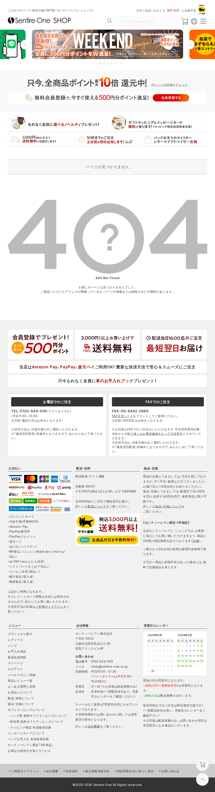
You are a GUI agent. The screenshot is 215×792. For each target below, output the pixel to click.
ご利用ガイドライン (49, 606)
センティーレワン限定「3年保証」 (30, 745)
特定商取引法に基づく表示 (135, 771)
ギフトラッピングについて (26, 710)
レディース (15, 640)
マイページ (15, 663)
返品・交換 (151, 468)
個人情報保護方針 (97, 771)
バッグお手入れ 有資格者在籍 (28, 739)
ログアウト (15, 669)
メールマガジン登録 (21, 675)
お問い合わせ (170, 771)
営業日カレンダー (156, 625)
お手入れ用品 (17, 651)
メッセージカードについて (26, 733)
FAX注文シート (122, 416)
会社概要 (94, 726)
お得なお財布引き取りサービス (29, 750)
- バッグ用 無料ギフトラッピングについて (37, 715)
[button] (25, 44)
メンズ (12, 645)
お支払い (15, 468)
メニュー (15, 625)
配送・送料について (21, 698)
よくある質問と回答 (21, 686)
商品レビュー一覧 (20, 680)
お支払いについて (20, 692)
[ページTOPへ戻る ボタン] (202, 779)
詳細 (196, 541)
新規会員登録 (17, 657)
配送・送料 (83, 468)
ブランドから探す (20, 634)
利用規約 (72, 771)
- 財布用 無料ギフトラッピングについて (36, 721)
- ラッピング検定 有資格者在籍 (29, 727)
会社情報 (82, 625)
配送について (97, 506)
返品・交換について (168, 506)
